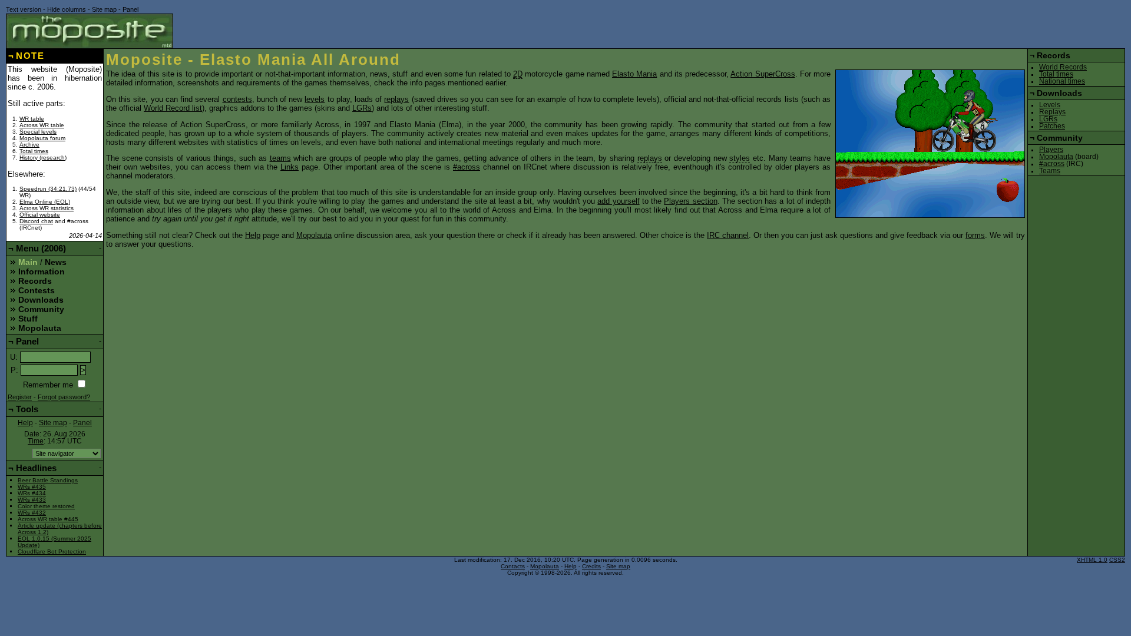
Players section (690, 201)
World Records (1063, 67)
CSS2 (1117, 559)
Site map (104, 9)
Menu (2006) (41, 248)
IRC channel (728, 235)
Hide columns (66, 9)
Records (35, 281)
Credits (591, 566)
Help (252, 235)
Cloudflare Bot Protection (52, 551)
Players (1051, 149)
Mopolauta (314, 235)
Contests (36, 290)
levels (315, 99)
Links (289, 167)
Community (41, 309)
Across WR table (41, 125)
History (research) (43, 157)
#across (466, 167)
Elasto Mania (634, 73)
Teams (1049, 170)
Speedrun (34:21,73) (48, 189)
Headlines (36, 468)
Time (36, 441)
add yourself (618, 201)
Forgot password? (64, 396)
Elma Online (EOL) (44, 201)
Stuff (28, 318)
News (56, 262)
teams (280, 158)
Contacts (513, 566)
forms (975, 235)
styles (739, 158)
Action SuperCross (762, 73)
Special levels (38, 131)
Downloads (41, 299)
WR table (31, 118)
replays (396, 99)
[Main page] (89, 31)
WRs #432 (32, 512)
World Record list (173, 108)
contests (237, 99)
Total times (33, 151)
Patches (1052, 126)
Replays (1052, 111)
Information (41, 271)
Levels (1049, 104)
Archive (29, 144)
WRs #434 (32, 493)
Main (28, 262)
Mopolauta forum (42, 138)
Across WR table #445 (48, 519)
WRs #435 (32, 486)
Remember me (48, 384)
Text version (23, 9)
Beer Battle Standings (48, 480)
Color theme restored (46, 506)
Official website (39, 214)
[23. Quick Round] (930, 143)
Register (20, 396)
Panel (130, 9)
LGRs (362, 108)
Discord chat (36, 221)
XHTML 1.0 (1092, 559)
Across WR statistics (46, 208)
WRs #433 (32, 499)
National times (1062, 81)
